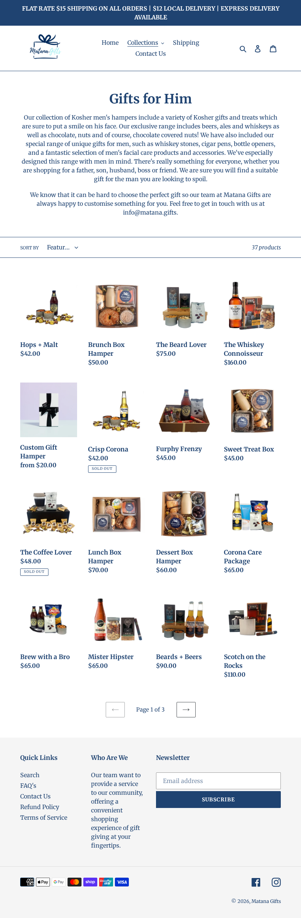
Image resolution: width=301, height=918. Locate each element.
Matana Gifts (266, 901)
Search (30, 775)
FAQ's (28, 785)
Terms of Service (43, 817)
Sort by (29, 247)
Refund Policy (39, 807)
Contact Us (35, 796)
